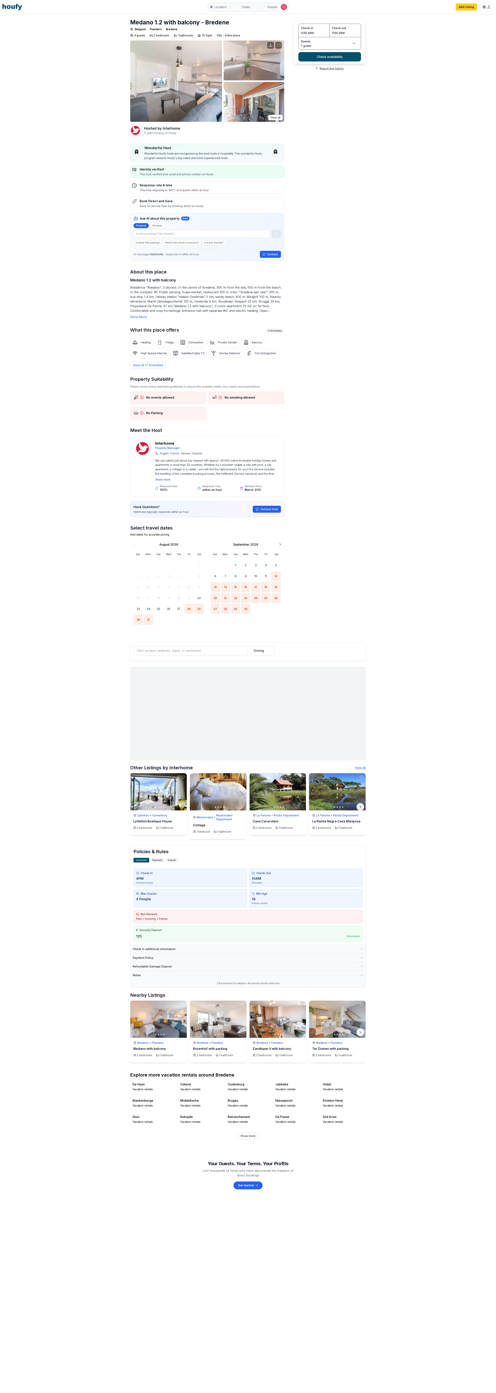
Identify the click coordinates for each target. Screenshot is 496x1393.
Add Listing (466, 7)
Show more (162, 479)
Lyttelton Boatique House (152, 821)
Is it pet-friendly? (214, 242)
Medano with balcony (149, 1049)
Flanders (156, 29)
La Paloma (264, 815)
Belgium (140, 29)
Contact (272, 254)
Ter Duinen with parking (330, 1049)
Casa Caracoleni (265, 821)
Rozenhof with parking (210, 1049)
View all (275, 117)
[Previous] (136, 1032)
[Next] (360, 807)
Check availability (330, 57)
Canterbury (159, 815)
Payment (157, 860)
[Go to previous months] (134, 544)
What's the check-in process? (182, 242)
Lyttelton (143, 815)
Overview (141, 860)
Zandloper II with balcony (272, 1049)
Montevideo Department (224, 817)
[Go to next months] (280, 544)
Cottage (199, 825)
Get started (246, 1185)
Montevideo (205, 817)
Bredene (171, 29)
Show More (138, 317)
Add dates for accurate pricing (149, 534)
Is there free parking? (148, 242)
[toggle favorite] (182, 777)
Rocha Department (286, 815)
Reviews (157, 225)
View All (360, 767)
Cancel (172, 860)
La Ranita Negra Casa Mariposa (336, 821)
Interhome (164, 443)
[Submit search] (284, 7)
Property (141, 225)
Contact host (269, 509)
